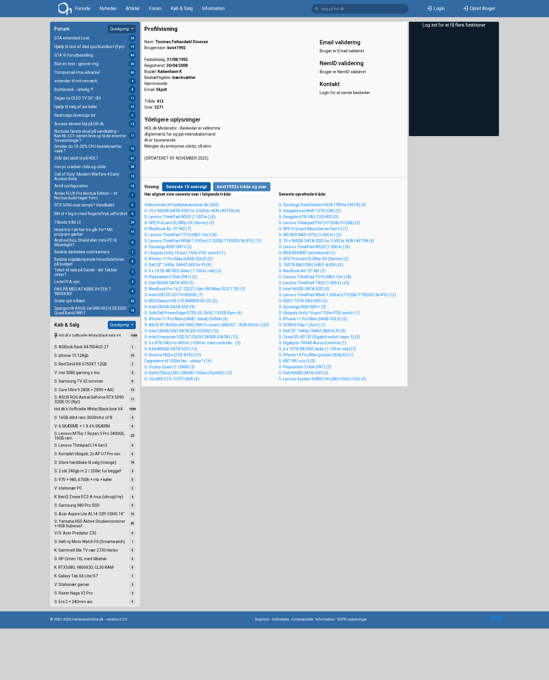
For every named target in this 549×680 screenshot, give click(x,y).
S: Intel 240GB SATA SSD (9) (169, 307)
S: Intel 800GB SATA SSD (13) (170, 349)
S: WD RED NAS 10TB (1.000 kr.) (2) (310, 234)
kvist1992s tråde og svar (241, 186)
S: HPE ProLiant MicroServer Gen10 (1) (313, 228)
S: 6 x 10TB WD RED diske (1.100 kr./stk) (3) (183, 271)
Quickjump (120, 29)
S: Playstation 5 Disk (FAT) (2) (170, 277)
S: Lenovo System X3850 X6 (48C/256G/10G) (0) (322, 379)
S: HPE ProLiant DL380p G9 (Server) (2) (179, 222)
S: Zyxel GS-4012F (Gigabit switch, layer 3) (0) (319, 337)
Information (213, 8)
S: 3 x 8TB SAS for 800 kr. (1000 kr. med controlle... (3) (192, 343)
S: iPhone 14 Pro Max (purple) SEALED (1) (316, 355)
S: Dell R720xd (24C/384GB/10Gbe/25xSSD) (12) (188, 373)
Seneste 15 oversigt (186, 186)
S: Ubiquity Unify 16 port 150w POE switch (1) (184, 252)
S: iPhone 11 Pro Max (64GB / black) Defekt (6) (186, 319)
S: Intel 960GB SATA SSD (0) (304, 289)
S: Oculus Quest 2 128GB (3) (169, 367)
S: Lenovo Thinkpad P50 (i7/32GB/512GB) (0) (319, 222)
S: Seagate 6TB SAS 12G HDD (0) (308, 216)
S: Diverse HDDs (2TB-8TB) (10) (172, 355)
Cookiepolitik (302, 619)
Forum (155, 8)
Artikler (133, 8)
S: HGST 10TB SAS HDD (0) (303, 301)
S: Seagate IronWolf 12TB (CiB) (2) (310, 210)
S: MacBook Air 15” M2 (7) (167, 228)
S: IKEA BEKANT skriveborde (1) (307, 252)
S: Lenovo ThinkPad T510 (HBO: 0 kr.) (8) (180, 234)
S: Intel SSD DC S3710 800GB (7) (173, 295)
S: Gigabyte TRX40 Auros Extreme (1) (312, 343)
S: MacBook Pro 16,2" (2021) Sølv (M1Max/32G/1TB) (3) (194, 289)
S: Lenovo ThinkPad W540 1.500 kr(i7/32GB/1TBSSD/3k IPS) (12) (203, 240)
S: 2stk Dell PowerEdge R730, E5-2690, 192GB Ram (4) (193, 313)
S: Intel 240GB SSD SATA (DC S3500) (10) (181, 331)
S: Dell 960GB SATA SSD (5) (169, 283)
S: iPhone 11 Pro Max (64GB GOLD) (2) (178, 259)
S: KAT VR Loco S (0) (297, 361)
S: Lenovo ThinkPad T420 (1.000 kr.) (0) (314, 283)
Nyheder (108, 8)
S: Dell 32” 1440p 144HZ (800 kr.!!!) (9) (177, 265)
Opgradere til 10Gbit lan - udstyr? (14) (178, 361)
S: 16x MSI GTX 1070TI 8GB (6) (171, 379)
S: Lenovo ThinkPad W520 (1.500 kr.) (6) (180, 216)
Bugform (262, 619)
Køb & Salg (182, 8)
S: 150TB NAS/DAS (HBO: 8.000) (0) (311, 265)
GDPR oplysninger (352, 619)
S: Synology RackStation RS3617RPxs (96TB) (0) (322, 204)
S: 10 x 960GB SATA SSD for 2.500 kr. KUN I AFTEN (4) (192, 210)
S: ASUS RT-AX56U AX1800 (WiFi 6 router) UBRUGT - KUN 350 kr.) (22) (206, 325)
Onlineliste (280, 619)
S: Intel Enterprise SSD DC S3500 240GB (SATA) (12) (191, 337)
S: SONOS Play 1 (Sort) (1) (302, 325)
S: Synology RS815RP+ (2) (168, 246)
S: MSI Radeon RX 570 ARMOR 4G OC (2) (180, 301)
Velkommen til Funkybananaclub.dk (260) (181, 204)
